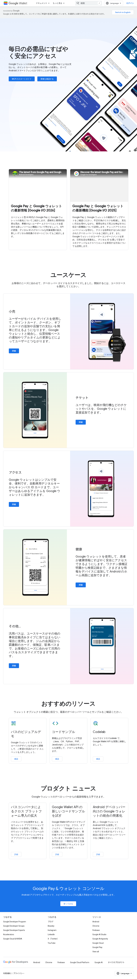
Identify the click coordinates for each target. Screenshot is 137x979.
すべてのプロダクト (116, 962)
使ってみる (68, 904)
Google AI (99, 962)
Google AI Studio (99, 934)
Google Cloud (98, 943)
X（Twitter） (53, 939)
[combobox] (88, 3)
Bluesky (51, 926)
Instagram (52, 930)
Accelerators (8, 934)
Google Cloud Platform (79, 962)
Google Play (97, 947)
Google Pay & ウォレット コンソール (68, 888)
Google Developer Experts (14, 930)
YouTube (51, 943)
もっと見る (57, 3)
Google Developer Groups (13, 926)
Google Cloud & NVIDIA (12, 939)
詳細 (14, 351)
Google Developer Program (14, 922)
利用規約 (7, 973)
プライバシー (18, 973)
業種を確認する (47, 79)
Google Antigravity (100, 939)
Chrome (95, 926)
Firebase (96, 930)
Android (95, 922)
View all (95, 952)
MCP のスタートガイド (21, 79)
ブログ (50, 922)
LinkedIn (51, 934)
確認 (16, 759)
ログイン (130, 3)
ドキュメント (41, 3)
